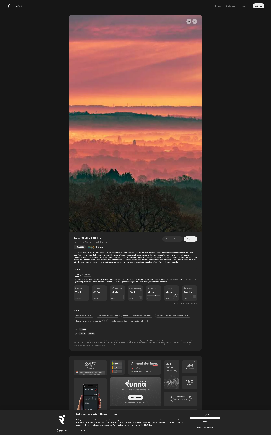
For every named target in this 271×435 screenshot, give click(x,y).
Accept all (205, 415)
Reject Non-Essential (205, 427)
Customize (204, 421)
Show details (81, 431)
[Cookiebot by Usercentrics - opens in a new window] (62, 430)
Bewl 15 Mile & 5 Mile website (97, 345)
